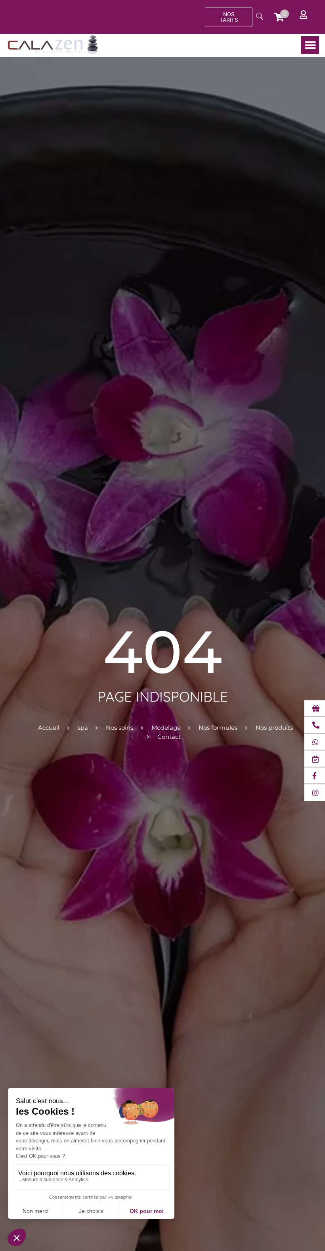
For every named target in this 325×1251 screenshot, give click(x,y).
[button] (310, 45)
